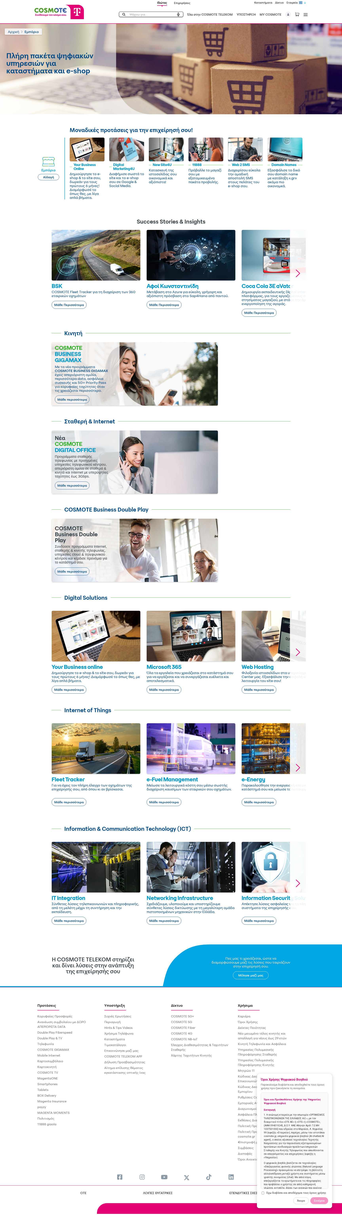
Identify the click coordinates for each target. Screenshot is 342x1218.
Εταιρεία (292, 2)
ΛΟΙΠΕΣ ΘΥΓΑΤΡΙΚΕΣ (158, 1193)
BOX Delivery (46, 1095)
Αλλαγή (48, 177)
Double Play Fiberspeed (54, 1032)
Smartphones (47, 1084)
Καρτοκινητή (47, 1067)
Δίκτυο (279, 2)
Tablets (42, 1090)
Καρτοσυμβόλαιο (50, 1061)
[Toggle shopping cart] (299, 14)
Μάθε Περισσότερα (69, 305)
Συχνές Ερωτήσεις (117, 1016)
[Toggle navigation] (305, 14)
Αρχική (13, 32)
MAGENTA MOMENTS (53, 1113)
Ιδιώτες (162, 2)
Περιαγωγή (112, 1022)
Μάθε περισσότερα (72, 399)
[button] (288, 14)
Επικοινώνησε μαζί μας (121, 1051)
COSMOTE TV (47, 1072)
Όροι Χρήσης (248, 1022)
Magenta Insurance (51, 1101)
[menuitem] (119, 1177)
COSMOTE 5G (181, 1022)
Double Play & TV (49, 1038)
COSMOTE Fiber (183, 1028)
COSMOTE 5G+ (182, 1016)
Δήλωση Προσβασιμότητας (124, 1062)
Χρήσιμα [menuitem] (245, 1005)
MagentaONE (47, 1078)
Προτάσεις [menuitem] (46, 1005)
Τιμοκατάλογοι (115, 1045)
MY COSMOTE (270, 14)
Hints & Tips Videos (118, 1028)
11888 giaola (46, 1124)
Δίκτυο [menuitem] (177, 1005)
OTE (83, 1193)
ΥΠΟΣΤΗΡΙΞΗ (246, 14)
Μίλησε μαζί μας (250, 975)
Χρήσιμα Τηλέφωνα (118, 1033)
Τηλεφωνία (45, 1044)
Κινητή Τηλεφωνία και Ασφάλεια (262, 1044)
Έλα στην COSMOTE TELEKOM (210, 14)
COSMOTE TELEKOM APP (123, 1056)
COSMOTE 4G (181, 1033)
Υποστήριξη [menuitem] (114, 1005)
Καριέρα (244, 1016)
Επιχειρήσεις (182, 3)
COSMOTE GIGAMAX (53, 1050)
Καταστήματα (263, 2)
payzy (41, 1107)
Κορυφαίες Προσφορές (54, 1016)
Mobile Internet (48, 1055)
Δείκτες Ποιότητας (252, 1028)
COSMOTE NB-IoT (184, 1039)
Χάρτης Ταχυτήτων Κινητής (191, 1055)
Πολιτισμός (45, 1118)
